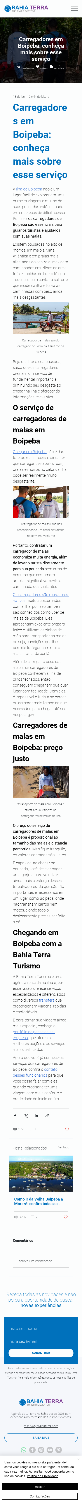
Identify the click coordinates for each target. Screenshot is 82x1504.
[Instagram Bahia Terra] (41, 1450)
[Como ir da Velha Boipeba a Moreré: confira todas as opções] (41, 1174)
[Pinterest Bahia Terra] (58, 1450)
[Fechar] (76, 1461)
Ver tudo (63, 1147)
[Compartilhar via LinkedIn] (36, 1115)
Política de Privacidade (42, 1476)
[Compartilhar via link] (47, 1115)
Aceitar (40, 1486)
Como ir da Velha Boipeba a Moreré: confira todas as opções (38, 1201)
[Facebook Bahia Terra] (32, 1450)
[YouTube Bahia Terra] (50, 1450)
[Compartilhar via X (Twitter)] (26, 1115)
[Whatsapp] (23, 1450)
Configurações (40, 1496)
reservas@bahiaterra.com (41, 1426)
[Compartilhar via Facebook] (15, 1115)
